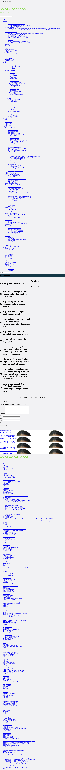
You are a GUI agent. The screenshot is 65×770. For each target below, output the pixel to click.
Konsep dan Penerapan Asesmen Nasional (18, 168)
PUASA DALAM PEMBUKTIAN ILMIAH (14, 509)
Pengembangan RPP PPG (13, 200)
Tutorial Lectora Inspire (12, 143)
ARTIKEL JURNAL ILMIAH (11, 22)
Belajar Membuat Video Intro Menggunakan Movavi (15, 754)
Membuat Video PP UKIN (13, 130)
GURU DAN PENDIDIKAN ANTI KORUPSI (17, 36)
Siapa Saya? (5, 706)
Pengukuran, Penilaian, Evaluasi (16, 165)
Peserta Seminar (8, 256)
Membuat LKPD (11, 191)
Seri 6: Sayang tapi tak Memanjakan (15, 233)
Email (1, 418)
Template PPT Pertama (14, 135)
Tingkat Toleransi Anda (7, 734)
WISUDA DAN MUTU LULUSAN (15, 38)
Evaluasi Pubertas (13, 102)
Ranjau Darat (12, 74)
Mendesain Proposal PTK (13, 205)
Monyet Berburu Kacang (13, 180)
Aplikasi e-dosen (8, 125)
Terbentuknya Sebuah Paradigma (14, 176)
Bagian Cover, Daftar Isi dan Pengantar (8, 432)
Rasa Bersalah (13, 106)
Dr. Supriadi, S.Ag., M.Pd (10, 435)
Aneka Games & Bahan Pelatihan (12, 174)
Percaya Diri (12, 107)
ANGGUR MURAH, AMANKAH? (15, 35)
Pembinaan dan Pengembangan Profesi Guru (17, 151)
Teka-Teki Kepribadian (14, 105)
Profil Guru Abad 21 (12, 152)
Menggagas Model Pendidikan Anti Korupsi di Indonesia (19, 25)
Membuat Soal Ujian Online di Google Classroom (15, 760)
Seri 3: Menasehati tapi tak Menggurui (15, 230)
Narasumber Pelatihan (9, 248)
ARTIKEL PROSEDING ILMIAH (12, 27)
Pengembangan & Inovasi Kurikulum (12, 264)
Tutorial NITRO (8, 220)
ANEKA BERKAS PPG (10, 193)
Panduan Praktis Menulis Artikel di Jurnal (11, 645)
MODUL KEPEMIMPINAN (8, 630)
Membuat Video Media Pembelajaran (15, 128)
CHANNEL (5, 126)
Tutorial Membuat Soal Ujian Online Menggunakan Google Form (16, 742)
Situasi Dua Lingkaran (14, 89)
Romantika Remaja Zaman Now (14, 241)
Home (4, 19)
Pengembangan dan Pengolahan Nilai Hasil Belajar (20, 167)
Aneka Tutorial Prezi (12, 132)
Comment (2, 413)
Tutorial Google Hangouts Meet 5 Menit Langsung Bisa (14, 738)
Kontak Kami (5, 587)
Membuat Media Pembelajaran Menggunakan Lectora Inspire (22, 144)
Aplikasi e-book (8, 120)
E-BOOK (4, 257)
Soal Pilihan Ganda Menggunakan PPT (18, 134)
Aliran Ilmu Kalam (11, 240)
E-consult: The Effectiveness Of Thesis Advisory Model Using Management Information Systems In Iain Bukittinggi (31, 30)
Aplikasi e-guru (8, 124)
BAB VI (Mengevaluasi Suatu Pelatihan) (8, 438)
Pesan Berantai (13, 93)
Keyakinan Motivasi (7, 578)
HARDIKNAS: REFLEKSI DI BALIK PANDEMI (15, 504)
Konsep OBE (10, 208)
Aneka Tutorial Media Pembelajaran (12, 127)
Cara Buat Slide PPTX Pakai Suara (17, 141)
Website (1, 420)
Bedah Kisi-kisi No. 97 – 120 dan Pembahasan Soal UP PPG (20, 195)
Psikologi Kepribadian (9, 46)
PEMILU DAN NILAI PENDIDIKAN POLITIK (15, 508)
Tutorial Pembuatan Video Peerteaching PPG (17, 201)
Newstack (19, 463)
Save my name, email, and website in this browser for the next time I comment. (17, 422)
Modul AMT (10, 67)
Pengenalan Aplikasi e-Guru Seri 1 (15, 246)
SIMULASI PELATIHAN (8, 709)
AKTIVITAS (5, 247)
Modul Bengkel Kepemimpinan (14, 65)
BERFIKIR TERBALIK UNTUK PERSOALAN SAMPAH (17, 500)
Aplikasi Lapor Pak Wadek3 (8, 490)
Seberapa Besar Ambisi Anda (8, 695)
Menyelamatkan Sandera (7, 627)
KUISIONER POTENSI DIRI (14, 99)
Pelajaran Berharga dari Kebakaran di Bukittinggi (12, 646)
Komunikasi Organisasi (9, 59)
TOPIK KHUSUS (6, 52)
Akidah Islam (10, 237)
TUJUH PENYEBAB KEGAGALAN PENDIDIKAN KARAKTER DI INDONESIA (23, 512)
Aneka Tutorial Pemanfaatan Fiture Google (13, 184)
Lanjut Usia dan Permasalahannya (14, 26)
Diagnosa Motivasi (6, 541)
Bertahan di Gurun (14, 84)
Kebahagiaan (12, 103)
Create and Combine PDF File (14, 222)
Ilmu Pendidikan (8, 146)
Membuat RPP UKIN (12, 199)
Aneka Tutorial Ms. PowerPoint (14, 133)
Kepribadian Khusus (9, 48)
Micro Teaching (8, 263)
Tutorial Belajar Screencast (13, 131)
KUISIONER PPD (6, 594)
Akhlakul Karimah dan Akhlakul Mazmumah (17, 239)
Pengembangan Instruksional (11, 50)
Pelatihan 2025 (11, 249)
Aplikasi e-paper (8, 119)
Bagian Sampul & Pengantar (5, 430)
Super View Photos (6, 716)
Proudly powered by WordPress (6, 463)
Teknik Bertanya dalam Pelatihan (11, 57)
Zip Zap (11, 95)
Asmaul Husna (11, 238)
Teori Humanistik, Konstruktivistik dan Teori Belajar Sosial (22, 163)
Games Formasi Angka (12, 182)
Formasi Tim (12, 76)
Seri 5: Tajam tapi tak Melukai (14, 232)
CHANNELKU (6, 535)
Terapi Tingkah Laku (9, 51)
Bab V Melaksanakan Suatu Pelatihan (7, 442)
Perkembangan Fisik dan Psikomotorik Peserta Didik (20, 159)
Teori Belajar (10, 160)
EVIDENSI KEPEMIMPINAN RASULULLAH (18, 37)
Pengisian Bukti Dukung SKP (14, 217)
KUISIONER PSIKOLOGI (8, 595)
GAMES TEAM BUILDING (14, 71)
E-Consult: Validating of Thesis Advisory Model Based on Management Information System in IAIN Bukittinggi (30, 29)
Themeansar (24, 463)
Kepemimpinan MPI (9, 260)
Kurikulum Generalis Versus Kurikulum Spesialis (17, 150)
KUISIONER (8, 98)
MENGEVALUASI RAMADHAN (12, 505)
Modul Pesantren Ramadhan (13, 69)
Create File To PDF (11, 221)
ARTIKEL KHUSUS (7, 497)
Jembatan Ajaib (13, 86)
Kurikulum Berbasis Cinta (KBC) (12, 242)
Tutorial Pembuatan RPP (13, 190)
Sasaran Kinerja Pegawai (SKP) (11, 213)
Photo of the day (6, 678)
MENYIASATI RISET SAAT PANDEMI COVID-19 (19, 42)
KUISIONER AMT (7, 588)
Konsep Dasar (10, 206)
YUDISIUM (10, 40)
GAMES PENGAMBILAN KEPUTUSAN (17, 83)
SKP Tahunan (10, 215)
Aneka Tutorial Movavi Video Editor (12, 183)
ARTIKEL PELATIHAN (8, 516)
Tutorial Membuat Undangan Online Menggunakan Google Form (16, 743)
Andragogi (7, 44)
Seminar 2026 (10, 254)
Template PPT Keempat (15, 139)
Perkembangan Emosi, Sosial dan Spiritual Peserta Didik (21, 157)
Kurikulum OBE (8, 258)
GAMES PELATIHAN (10, 70)
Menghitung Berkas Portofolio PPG (15, 198)
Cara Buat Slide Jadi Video (15, 142)
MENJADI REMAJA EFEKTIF (9, 625)
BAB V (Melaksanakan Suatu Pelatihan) (9, 444)
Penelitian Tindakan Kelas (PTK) (11, 203)
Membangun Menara (14, 81)
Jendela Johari (13, 117)
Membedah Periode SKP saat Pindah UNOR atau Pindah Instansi (21, 218)
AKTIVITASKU (6, 471)
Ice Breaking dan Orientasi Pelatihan (12, 53)
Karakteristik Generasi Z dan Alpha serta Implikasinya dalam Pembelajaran (25, 156)
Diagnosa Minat (13, 101)
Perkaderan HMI (8, 224)
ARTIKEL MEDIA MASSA (11, 32)
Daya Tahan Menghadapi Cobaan (9, 539)
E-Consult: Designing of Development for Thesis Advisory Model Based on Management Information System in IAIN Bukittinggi (34, 28)
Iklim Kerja (5, 561)
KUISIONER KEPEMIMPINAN (14, 111)
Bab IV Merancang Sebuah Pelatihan (7, 448)
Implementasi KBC (11, 244)
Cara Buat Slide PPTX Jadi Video (9, 533)
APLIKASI (5, 118)
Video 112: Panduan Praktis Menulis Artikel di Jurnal (18, 204)
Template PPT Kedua (14, 136)
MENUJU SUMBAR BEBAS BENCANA (16, 34)
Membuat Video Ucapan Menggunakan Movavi (12, 618)
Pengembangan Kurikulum (10, 262)
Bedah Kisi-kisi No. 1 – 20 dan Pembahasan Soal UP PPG (19, 197)
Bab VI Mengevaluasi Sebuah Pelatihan (8, 436)
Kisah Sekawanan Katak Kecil (14, 175)
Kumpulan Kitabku (9, 266)
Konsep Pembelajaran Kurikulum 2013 (15, 171)
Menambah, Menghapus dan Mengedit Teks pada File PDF (19, 223)
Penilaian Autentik (14, 166)
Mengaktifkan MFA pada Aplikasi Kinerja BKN (17, 214)
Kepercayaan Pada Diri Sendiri (9, 575)
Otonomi (12, 108)
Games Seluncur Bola (12, 181)
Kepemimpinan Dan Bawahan (16, 114)
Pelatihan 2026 (11, 250)
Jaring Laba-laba (13, 75)
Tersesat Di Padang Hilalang (16, 91)
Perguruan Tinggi (8, 207)
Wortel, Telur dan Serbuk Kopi (14, 177)
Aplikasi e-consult (8, 123)
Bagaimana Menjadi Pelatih (10, 54)
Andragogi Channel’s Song (10, 225)
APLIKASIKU (6, 491)
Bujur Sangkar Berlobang (15, 85)
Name (1, 415)
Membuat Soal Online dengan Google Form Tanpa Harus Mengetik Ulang (20, 759)
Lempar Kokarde (13, 97)
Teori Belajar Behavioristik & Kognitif (18, 162)
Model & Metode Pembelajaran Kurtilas (16, 169)
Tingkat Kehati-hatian (7, 733)
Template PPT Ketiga (14, 138)
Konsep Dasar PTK (6, 581)
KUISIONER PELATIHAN (8, 591)
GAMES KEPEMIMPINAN (13, 78)
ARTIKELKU (5, 523)
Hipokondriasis (13, 100)
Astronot (12, 79)
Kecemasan (12, 110)
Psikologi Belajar (11, 155)
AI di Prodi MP (11, 212)
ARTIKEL (5, 21)
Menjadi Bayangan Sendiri (15, 82)
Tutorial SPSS (8, 172)
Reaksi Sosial (5, 688)
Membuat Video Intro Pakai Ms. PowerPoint (19, 140)
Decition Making (8, 58)
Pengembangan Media (9, 261)
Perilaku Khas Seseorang (15, 113)
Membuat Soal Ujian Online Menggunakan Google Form (16, 761)
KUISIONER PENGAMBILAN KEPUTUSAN (12, 592)
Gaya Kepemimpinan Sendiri (16, 115)
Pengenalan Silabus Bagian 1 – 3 (14, 189)
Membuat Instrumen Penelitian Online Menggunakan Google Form (18, 758)
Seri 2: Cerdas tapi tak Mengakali (14, 229)
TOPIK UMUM (6, 43)
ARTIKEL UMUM (6, 522)
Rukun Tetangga (13, 87)
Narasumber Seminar (9, 252)
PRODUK (5, 62)
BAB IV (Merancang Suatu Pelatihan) (8, 451)
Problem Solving (8, 61)
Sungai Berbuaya (13, 90)
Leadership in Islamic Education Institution (16, 24)
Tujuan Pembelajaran (9, 49)
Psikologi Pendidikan (9, 45)
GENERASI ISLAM (7, 558)
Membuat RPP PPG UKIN (8, 614)
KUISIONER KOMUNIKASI (14, 116)
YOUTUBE (5, 753)
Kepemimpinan (8, 226)
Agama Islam (7, 236)
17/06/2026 (2, 435)
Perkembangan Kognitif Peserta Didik (17, 158)
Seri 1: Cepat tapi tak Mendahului (14, 228)
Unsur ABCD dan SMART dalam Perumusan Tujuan (18, 192)
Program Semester (6, 680)
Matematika (7, 265)
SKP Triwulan (10, 216)
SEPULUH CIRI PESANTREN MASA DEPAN (18, 41)
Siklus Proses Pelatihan (9, 56)
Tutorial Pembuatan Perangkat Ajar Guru (13, 185)
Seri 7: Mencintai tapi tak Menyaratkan (15, 234)
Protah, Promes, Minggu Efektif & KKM (16, 188)
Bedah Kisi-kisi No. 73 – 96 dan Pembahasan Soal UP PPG (20, 196)
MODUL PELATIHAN (10, 64)
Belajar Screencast (8, 755)
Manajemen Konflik (9, 60)
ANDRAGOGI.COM (13, 9)
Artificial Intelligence (9, 211)
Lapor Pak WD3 (8, 122)
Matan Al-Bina (11, 269)
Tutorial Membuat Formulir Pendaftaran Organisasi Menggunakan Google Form (19, 741)
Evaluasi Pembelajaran (12, 164)
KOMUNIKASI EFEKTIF (8, 580)
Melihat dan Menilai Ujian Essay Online (13, 757)
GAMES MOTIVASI (7, 551)
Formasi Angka (13, 77)
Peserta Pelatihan (8, 255)
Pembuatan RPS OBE (12, 209)
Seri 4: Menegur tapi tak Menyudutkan (15, 231)
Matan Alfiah (10, 270)
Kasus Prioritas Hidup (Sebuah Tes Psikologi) (17, 179)
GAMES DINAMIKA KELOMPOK (15, 94)
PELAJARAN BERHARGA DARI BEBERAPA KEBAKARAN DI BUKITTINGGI (25, 33)
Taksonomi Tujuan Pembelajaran (14, 147)
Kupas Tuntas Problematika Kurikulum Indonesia (17, 148)
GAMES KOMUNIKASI (13, 92)
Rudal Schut (12, 73)
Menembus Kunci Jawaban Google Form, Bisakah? (15, 763)
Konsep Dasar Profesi (12, 154)
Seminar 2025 (10, 253)
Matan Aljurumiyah (11, 267)
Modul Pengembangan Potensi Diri (15, 66)
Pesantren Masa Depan (12, 149)
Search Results (5, 694)
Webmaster (5, 20)
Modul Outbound (11, 68)
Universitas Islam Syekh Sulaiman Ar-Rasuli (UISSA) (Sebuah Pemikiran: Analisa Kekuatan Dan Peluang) (26, 513)
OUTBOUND (5, 644)
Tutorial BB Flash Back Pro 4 (11, 173)
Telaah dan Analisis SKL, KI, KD (14, 187)
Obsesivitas (12, 109)
